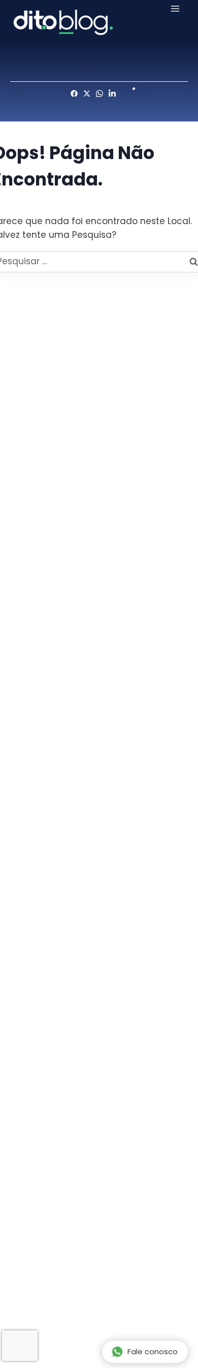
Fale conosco (152, 1351)
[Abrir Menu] (175, 8)
